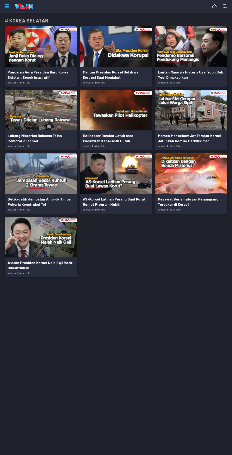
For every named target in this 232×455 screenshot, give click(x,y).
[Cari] (226, 6)
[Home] (24, 6)
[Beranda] (214, 6)
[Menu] (6, 6)
